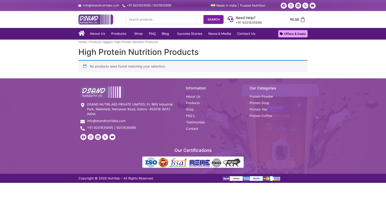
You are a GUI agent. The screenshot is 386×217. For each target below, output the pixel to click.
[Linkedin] (298, 6)
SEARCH (213, 19)
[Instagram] (291, 6)
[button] (119, 33)
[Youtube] (313, 6)
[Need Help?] (230, 19)
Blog (165, 34)
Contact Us (246, 34)
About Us (97, 34)
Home (82, 42)
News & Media (219, 34)
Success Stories (189, 34)
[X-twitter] (305, 6)
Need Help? (246, 18)
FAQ (152, 34)
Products (118, 34)
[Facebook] (284, 6)
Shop (138, 34)
